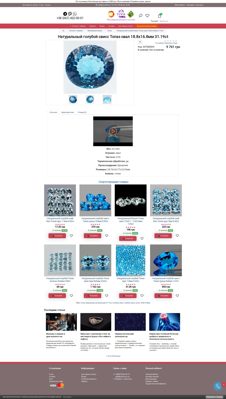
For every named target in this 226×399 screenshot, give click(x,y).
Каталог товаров (78, 26)
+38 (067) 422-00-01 (70, 18)
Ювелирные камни (95, 31)
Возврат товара (152, 381)
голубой (115, 303)
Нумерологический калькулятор (124, 335)
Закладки (190, 5)
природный (89, 303)
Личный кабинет (152, 374)
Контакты (199, 5)
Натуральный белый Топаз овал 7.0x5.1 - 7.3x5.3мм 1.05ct (131, 221)
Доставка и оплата (30, 5)
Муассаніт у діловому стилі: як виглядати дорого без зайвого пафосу (96, 336)
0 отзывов (159, 43)
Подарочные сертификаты (156, 384)
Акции (102, 26)
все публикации (114, 356)
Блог (51, 379)
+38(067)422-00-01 (122, 374)
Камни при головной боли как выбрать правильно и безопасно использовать (163, 336)
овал (121, 303)
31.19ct (109, 303)
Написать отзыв (171, 43)
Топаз (109, 31)
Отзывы (111, 26)
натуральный (100, 303)
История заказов (152, 377)
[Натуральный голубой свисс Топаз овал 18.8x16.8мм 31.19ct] (90, 67)
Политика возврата (88, 379)
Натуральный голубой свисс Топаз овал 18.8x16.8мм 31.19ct (140, 31)
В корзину (58, 236)
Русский (154, 21)
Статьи (47, 5)
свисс (133, 303)
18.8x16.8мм (145, 303)
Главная (92, 26)
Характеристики (67, 112)
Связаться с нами (56, 381)
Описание (53, 112)
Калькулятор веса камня (146, 26)
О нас (41, 5)
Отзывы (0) (82, 112)
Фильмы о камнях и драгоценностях (55, 335)
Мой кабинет (180, 5)
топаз (82, 303)
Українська (164, 21)
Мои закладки (151, 379)
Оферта (84, 381)
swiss (138, 303)
